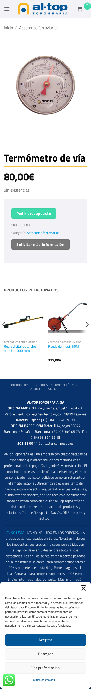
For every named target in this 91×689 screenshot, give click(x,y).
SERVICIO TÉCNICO (65, 385)
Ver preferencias (45, 668)
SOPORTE (55, 388)
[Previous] (4, 335)
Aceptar (45, 640)
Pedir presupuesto (33, 213)
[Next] (87, 335)
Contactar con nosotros (56, 443)
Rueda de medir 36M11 (65, 346)
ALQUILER (37, 388)
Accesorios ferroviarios (38, 28)
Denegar (45, 654)
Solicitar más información (40, 244)
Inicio (8, 28)
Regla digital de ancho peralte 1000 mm (20, 348)
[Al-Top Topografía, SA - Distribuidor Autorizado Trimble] (43, 9)
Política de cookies (43, 679)
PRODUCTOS (20, 385)
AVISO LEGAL (16, 532)
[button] (83, 588)
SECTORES (40, 385)
